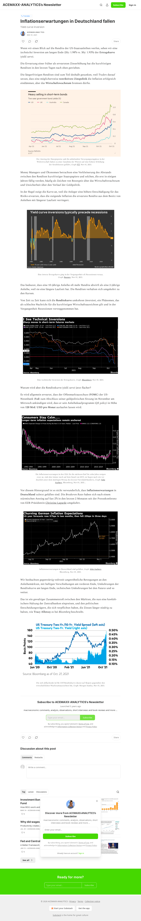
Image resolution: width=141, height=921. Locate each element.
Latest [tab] (31, 792)
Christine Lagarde (56, 503)
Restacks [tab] (39, 757)
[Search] (101, 5)
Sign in (132, 5)
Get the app (84, 908)
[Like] (23, 41)
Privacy (72, 901)
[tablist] (32, 757)
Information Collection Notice (70, 845)
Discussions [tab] (41, 792)
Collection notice (92, 901)
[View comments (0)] (29, 41)
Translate (26, 16)
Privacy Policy (91, 845)
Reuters (67, 277)
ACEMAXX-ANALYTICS (35, 32)
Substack (57, 915)
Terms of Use (83, 842)
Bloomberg (87, 379)
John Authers (95, 569)
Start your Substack (63, 908)
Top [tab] (23, 792)
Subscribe (118, 5)
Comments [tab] (27, 757)
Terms (80, 901)
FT (78, 164)
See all (26, 860)
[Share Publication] (107, 5)
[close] (97, 801)
